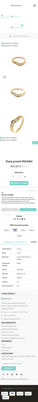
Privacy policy (31, 191)
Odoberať (9, 368)
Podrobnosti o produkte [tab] (15, 242)
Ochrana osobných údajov (10, 335)
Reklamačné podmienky (9, 329)
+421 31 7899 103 (9, 315)
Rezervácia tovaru (7, 332)
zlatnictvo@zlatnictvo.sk (12, 319)
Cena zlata (4, 350)
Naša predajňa (6, 347)
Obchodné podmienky (8, 326)
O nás (3, 344)
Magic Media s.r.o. (9, 388)
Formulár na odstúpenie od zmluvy (13, 338)
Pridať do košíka (20, 183)
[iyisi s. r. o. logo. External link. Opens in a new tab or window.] (2, 193)
